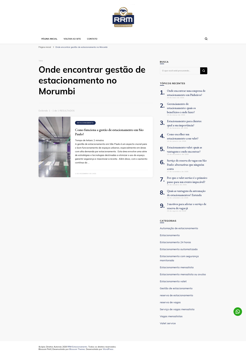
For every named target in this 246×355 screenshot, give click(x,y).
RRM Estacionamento (77, 346)
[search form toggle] (206, 39)
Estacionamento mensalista (177, 267)
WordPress (108, 349)
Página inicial (49, 39)
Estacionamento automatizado (179, 249)
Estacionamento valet (173, 281)
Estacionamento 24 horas (175, 242)
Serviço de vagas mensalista (177, 309)
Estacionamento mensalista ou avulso (183, 274)
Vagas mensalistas (171, 316)
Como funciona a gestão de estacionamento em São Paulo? (109, 132)
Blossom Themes (77, 349)
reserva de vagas (170, 302)
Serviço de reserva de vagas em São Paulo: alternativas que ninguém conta (187, 165)
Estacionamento (85, 123)
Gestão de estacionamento (176, 288)
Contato (92, 39)
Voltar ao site (72, 39)
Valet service (168, 323)
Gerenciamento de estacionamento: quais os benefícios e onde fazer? (181, 108)
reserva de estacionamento (176, 295)
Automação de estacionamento (179, 228)
